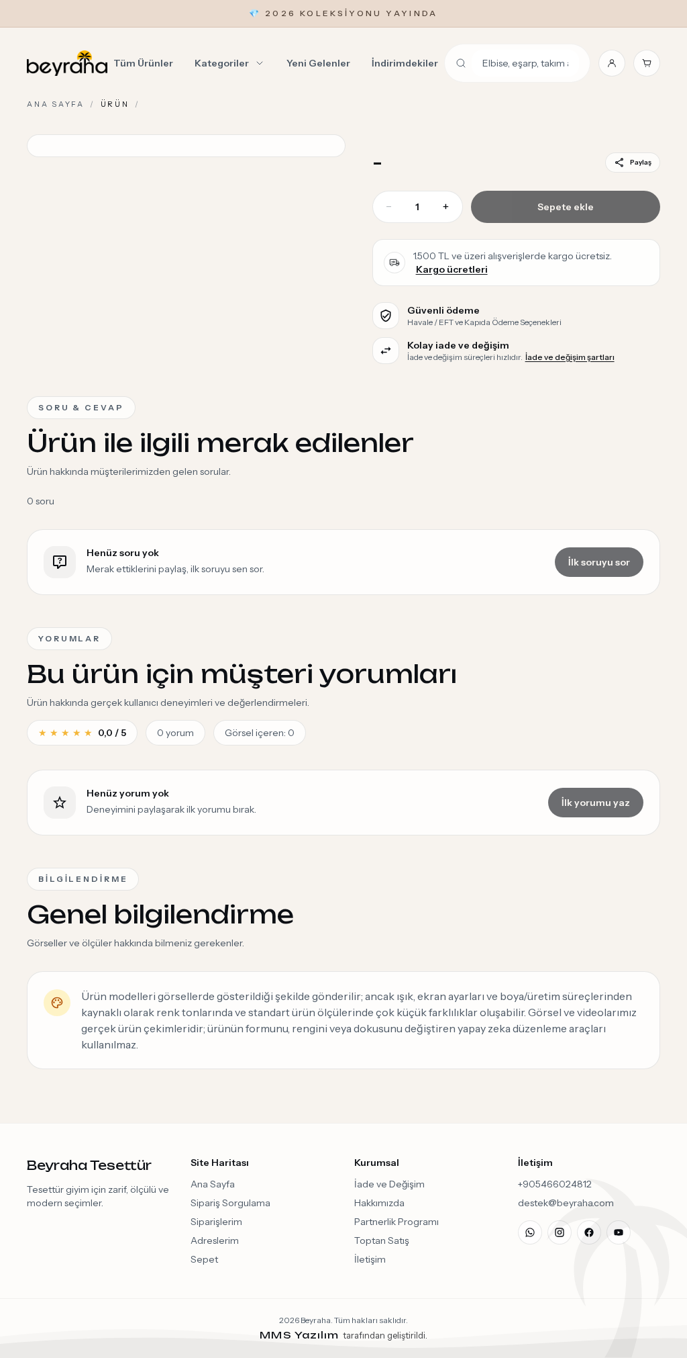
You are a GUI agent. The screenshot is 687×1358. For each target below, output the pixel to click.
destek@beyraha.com (566, 1203)
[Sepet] (646, 63)
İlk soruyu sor (599, 562)
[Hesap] (611, 63)
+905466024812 (555, 1184)
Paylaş (640, 162)
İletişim (370, 1259)
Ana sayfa (56, 104)
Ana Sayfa (213, 1184)
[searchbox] (525, 63)
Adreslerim (215, 1240)
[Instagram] (559, 1232)
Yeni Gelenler (318, 63)
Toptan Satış (381, 1240)
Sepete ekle (565, 207)
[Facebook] (589, 1232)
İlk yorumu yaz (596, 803)
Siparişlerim (216, 1222)
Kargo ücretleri (452, 269)
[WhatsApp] (530, 1232)
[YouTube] (618, 1232)
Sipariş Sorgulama (230, 1203)
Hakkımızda (379, 1203)
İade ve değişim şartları (570, 357)
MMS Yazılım (301, 1335)
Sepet (204, 1259)
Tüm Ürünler (143, 63)
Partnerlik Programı (396, 1222)
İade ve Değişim (389, 1184)
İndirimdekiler (405, 63)
